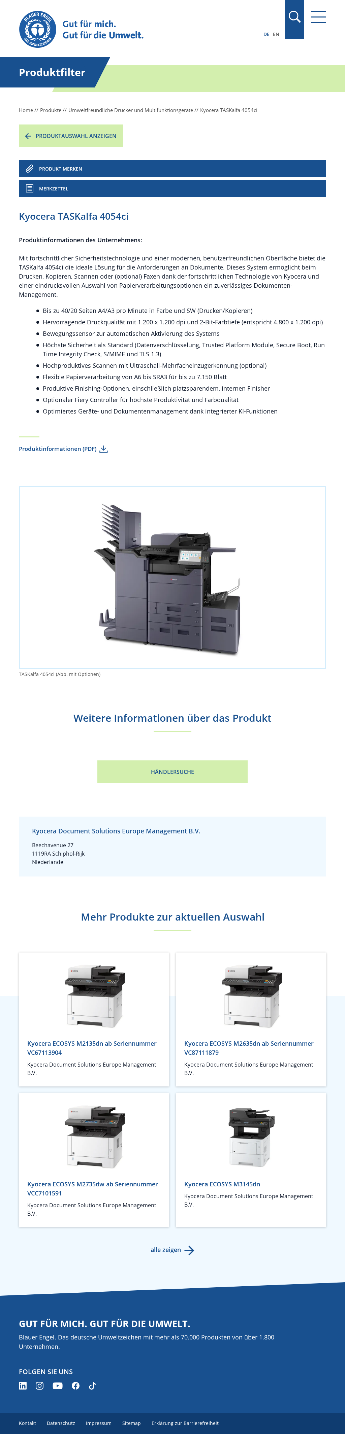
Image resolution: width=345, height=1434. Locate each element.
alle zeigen (166, 1250)
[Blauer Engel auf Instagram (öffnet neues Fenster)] (39, 1386)
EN (276, 34)
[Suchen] (294, 17)
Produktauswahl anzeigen (76, 136)
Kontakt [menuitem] (27, 1423)
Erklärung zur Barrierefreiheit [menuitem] (185, 1423)
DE (266, 34)
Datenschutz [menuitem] (61, 1423)
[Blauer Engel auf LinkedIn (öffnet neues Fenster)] (23, 1386)
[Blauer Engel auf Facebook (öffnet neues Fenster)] (76, 1386)
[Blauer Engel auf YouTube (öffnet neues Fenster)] (58, 1386)
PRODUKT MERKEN (60, 169)
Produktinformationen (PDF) (57, 449)
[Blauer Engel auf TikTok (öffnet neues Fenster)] (92, 1386)
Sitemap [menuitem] (131, 1423)
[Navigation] (318, 17)
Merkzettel (53, 188)
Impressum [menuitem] (99, 1423)
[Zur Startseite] (126, 30)
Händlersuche (172, 772)
